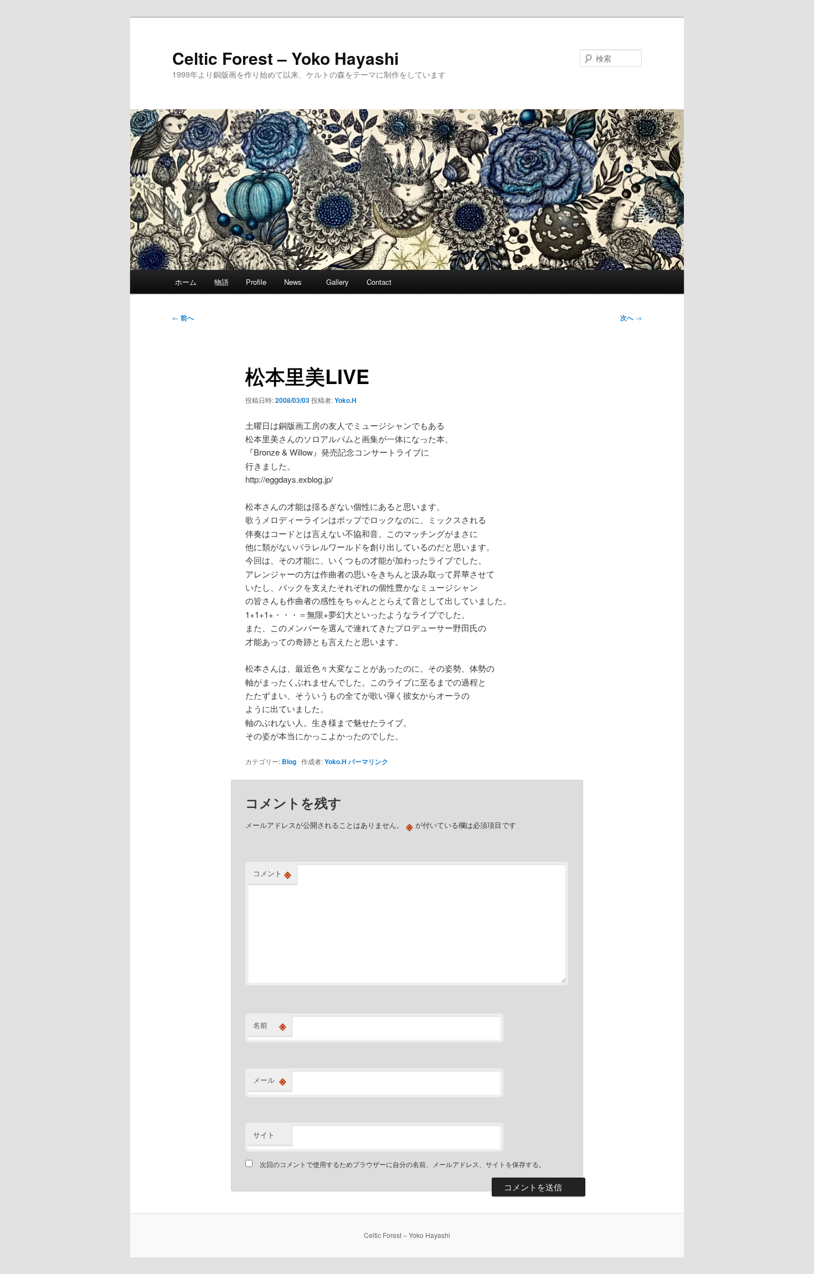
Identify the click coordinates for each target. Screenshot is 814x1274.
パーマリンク (368, 761)
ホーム (186, 282)
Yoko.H (345, 400)
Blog (289, 761)
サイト (264, 1134)
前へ (183, 318)
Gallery (337, 282)
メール (269, 1080)
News (296, 282)
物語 (221, 282)
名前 (269, 1025)
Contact (379, 282)
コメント (272, 873)
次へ (631, 318)
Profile (256, 282)
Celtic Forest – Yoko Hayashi (285, 58)
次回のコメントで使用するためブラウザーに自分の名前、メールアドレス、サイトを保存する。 (402, 1164)
